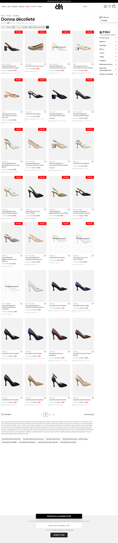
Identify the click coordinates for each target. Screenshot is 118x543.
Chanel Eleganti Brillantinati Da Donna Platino (59, 212)
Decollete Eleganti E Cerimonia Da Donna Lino (34, 258)
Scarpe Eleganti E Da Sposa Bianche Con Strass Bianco (11, 165)
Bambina (15, 6)
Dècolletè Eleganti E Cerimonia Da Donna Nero (10, 67)
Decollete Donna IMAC (9, 442)
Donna (4, 6)
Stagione (102, 61)
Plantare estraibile (106, 74)
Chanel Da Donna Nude (57, 257)
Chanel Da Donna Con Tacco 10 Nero (33, 212)
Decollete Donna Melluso (27, 442)
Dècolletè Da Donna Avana (35, 66)
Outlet (34, 6)
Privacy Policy (69, 530)
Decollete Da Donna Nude (82, 400)
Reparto (102, 42)
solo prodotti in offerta (108, 35)
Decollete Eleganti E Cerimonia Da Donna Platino (58, 164)
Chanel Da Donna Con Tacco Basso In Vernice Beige (83, 67)
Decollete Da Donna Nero (57, 305)
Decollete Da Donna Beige (34, 400)
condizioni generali (57, 530)
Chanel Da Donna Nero (33, 114)
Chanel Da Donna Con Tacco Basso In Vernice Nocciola (9, 115)
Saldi (28, 6)
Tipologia (102, 45)
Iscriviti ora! (59, 535)
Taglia (101, 57)
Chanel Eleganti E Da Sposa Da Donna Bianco (10, 212)
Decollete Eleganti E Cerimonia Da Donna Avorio (35, 164)
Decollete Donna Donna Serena (33, 439)
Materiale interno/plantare (105, 69)
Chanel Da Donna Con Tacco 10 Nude (80, 258)
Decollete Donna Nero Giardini (48, 442)
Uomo (9, 6)
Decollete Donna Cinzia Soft (11, 439)
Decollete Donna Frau (53, 439)
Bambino (21, 6)
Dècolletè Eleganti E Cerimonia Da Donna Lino (57, 67)
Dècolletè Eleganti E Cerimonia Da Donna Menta (35, 306)
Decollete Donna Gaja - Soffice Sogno (75, 439)
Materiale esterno (106, 64)
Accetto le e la (59, 530)
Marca (101, 49)
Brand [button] (40, 6)
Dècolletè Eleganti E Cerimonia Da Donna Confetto (9, 307)
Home (3, 16)
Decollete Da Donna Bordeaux (56, 354)
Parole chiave (104, 38)
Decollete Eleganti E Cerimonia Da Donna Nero (81, 212)
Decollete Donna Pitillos (68, 442)
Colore (101, 53)
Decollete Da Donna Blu (81, 305)
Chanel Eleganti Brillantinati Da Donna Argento (9, 259)
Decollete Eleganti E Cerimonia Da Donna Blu (57, 115)
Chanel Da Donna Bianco (81, 163)
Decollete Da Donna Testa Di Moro (82, 354)
